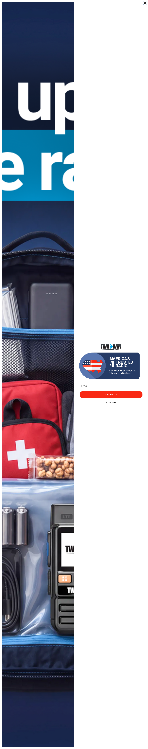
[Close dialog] (145, 3)
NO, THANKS (111, 402)
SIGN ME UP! (111, 394)
